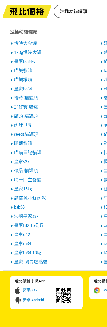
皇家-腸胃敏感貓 (30, 262)
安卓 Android (33, 300)
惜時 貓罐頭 (26, 98)
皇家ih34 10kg (27, 253)
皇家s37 (21, 162)
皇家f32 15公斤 (29, 225)
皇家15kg (23, 189)
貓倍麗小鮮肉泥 (30, 198)
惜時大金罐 (25, 43)
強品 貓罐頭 (26, 171)
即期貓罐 (23, 143)
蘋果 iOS (30, 290)
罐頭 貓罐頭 (26, 116)
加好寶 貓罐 (26, 107)
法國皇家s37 (26, 216)
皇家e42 (22, 235)
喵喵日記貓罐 (27, 153)
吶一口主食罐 (27, 180)
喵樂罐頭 (23, 80)
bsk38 (19, 207)
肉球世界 (23, 125)
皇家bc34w (24, 61)
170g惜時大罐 (27, 52)
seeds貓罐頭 (26, 134)
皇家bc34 (23, 89)
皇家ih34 (22, 244)
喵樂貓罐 (23, 71)
